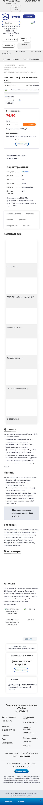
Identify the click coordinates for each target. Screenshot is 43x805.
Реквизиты (27, 742)
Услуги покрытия (29, 722)
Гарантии (22, 220)
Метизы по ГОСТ (29, 733)
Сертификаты (7, 743)
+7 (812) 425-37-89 (29, 753)
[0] (32, 22)
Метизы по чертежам (27, 728)
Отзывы (5, 739)
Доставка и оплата (30, 738)
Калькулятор (7, 726)
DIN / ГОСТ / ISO (8, 730)
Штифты (6, 70)
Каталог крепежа (9, 717)
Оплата (10, 220)
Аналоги (27, 226)
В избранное (10, 85)
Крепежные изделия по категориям (15, 67)
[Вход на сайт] (6, 10)
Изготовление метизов (28, 717)
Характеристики (14, 214)
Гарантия (5, 735)
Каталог (21, 65)
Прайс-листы (7, 721)
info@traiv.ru (25, 756)
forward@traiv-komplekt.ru (15, 485)
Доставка (30, 214)
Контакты (26, 745)
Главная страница (10, 65)
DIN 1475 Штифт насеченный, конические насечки (20, 72)
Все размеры (12, 226)
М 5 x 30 (29, 639)
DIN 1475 (25, 172)
